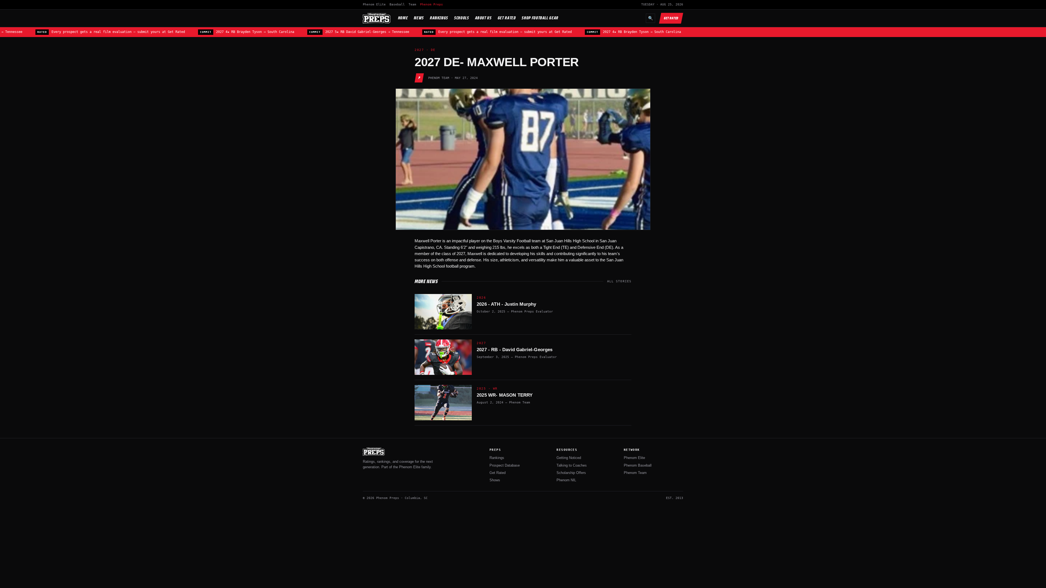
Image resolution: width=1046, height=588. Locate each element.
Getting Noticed (569, 458)
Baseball (397, 4)
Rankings (439, 18)
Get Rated (507, 18)
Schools (461, 18)
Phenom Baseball (638, 465)
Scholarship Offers (571, 473)
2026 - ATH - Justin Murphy (506, 304)
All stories (619, 281)
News (419, 18)
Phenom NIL (566, 480)
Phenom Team (635, 473)
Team (412, 4)
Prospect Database (504, 465)
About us (483, 18)
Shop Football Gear (540, 18)
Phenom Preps (431, 4)
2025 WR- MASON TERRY (505, 395)
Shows (494, 480)
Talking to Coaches (572, 465)
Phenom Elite (374, 4)
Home (403, 18)
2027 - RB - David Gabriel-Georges (515, 349)
